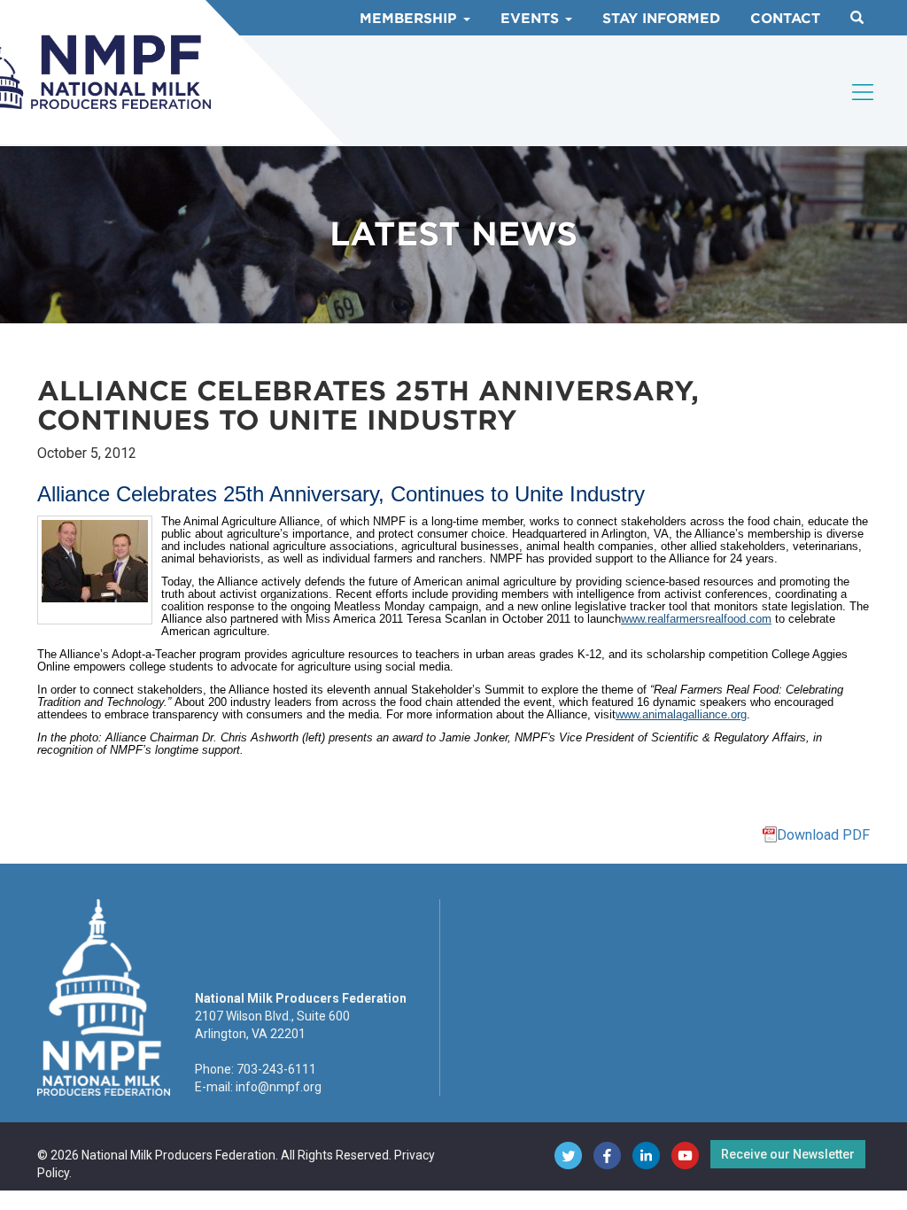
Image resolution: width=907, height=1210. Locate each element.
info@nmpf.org (279, 1087)
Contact (785, 19)
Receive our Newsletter (788, 1154)
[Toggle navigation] (863, 92)
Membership (410, 19)
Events (531, 19)
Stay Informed (661, 19)
